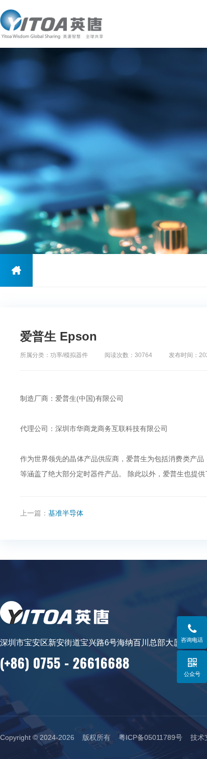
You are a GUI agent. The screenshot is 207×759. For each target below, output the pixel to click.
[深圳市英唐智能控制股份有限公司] (64, 24)
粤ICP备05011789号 (150, 737)
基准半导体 (65, 513)
